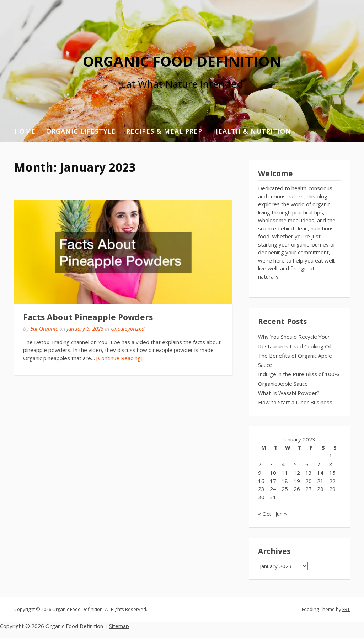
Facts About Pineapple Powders (88, 317)
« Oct (264, 513)
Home (25, 131)
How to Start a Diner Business (295, 402)
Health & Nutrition (252, 131)
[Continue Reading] (119, 358)
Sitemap (119, 625)
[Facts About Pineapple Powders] (123, 252)
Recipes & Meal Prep (164, 131)
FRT (346, 609)
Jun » (281, 513)
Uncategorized (128, 328)
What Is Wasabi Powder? (289, 392)
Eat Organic (44, 328)
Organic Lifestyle (81, 131)
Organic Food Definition (182, 61)
